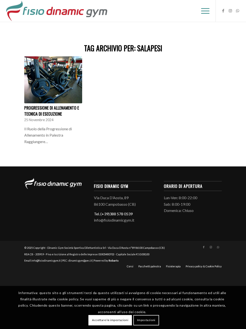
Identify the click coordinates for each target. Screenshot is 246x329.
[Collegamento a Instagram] (230, 10)
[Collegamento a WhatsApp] (237, 10)
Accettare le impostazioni (110, 320)
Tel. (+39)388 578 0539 (113, 213)
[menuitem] (203, 11)
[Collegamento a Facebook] (223, 10)
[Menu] (203, 11)
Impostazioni (146, 320)
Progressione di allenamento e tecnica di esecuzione (51, 111)
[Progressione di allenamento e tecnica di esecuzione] (53, 79)
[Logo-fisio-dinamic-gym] (57, 11)
